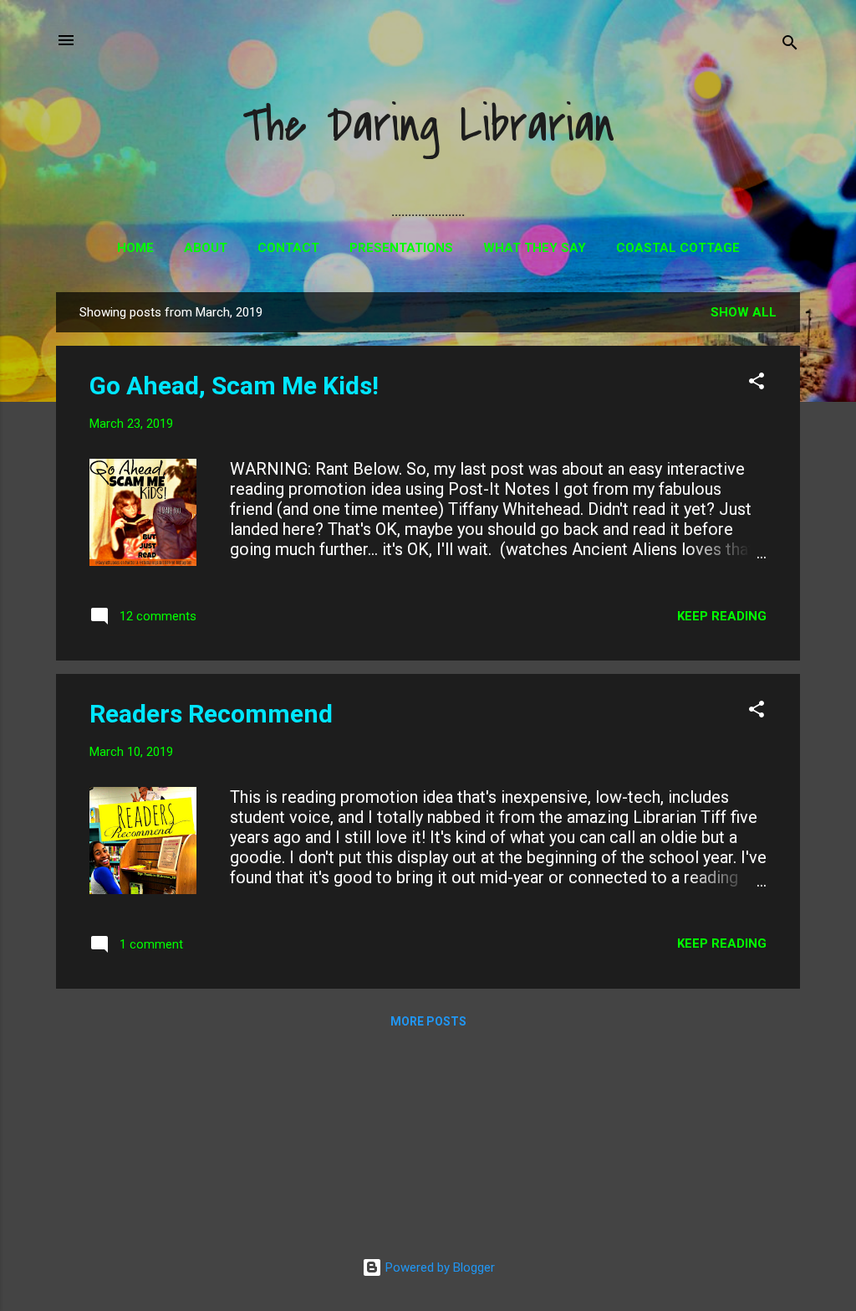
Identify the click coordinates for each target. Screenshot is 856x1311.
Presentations (401, 247)
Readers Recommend (211, 713)
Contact (288, 247)
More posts (428, 1021)
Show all (744, 312)
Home (135, 247)
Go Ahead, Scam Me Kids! (234, 385)
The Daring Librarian (428, 126)
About (205, 247)
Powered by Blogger (438, 1267)
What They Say (534, 247)
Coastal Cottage (678, 247)
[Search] (790, 45)
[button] (756, 384)
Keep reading (722, 616)
